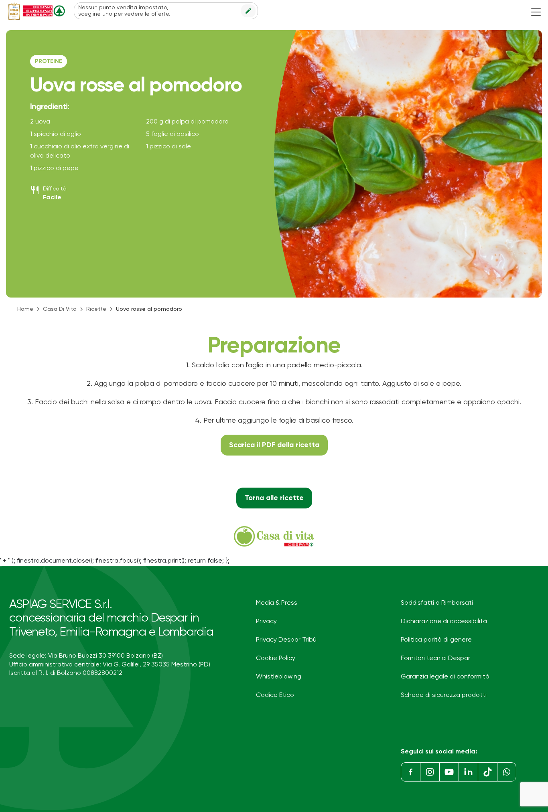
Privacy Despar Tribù (286, 640)
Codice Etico (275, 695)
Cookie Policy (275, 658)
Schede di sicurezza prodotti (444, 695)
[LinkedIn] (468, 772)
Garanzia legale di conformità (445, 677)
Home (25, 309)
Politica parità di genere (436, 640)
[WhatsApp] (506, 772)
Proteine (48, 61)
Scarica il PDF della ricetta (274, 445)
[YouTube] (449, 772)
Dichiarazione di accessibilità (444, 621)
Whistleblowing (278, 677)
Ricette (96, 309)
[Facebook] (410, 772)
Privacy (266, 621)
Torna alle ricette (274, 498)
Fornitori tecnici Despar (435, 658)
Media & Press (276, 603)
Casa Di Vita (60, 309)
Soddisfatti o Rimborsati (437, 603)
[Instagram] (429, 772)
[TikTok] (487, 772)
